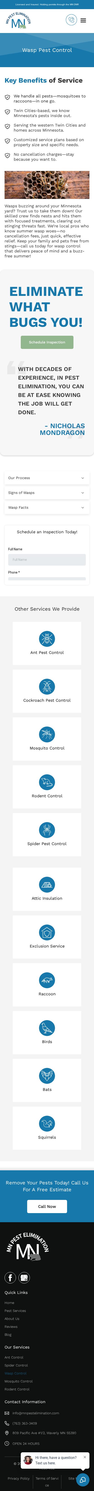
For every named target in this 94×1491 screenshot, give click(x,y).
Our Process (19, 478)
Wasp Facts (18, 507)
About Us (12, 1319)
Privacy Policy (19, 1478)
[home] (22, 20)
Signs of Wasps (21, 492)
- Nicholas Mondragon (62, 429)
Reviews (11, 1327)
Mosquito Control (19, 1381)
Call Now (47, 1206)
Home (9, 1303)
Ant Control (14, 1357)
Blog (8, 1335)
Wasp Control (15, 1373)
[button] (83, 20)
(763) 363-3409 (25, 1423)
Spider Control (16, 1365)
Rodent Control (17, 1389)
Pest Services (15, 1311)
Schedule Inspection (47, 342)
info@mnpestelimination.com (36, 1413)
